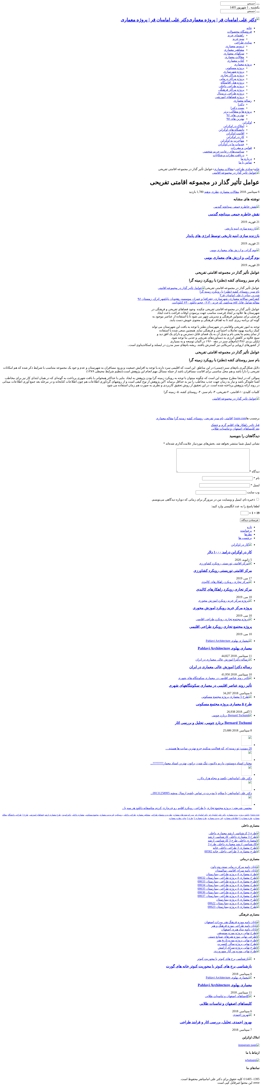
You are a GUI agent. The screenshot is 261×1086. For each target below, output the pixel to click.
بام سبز (219, 418)
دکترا (241, 104)
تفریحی (208, 418)
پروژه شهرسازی (233, 71)
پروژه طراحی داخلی (231, 86)
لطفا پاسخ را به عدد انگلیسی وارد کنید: (235, 506)
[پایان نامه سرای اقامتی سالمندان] (237, 870)
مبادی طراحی (243, 42)
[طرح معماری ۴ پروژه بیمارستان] (237, 899)
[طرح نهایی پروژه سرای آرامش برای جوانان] (238, 947)
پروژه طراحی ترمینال (230, 93)
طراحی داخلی (129, 815)
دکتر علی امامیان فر (217, 815)
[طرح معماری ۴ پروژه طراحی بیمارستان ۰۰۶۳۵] (228, 888)
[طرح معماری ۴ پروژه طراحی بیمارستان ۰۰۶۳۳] (228, 881)
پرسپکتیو (119, 815)
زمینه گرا (180, 418)
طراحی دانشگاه (15, 815)
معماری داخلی (78, 815)
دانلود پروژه (244, 815)
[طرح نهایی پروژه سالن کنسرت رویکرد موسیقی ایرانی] (238, 944)
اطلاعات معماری (231, 818)
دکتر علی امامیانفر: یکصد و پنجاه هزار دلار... (224, 778)
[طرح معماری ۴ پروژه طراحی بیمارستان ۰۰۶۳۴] (228, 885)
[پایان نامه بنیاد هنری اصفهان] (240, 929)
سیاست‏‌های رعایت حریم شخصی (223, 151)
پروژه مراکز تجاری (232, 75)
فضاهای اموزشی (36, 815)
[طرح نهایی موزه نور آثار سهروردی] (236, 951)
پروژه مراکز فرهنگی (231, 89)
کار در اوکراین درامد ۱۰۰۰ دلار (229, 552)
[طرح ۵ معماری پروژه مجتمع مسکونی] (226, 696)
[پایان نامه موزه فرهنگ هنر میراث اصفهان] (231, 922)
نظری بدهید (211, 191)
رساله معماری (242, 100)
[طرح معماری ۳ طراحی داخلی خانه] (236, 847)
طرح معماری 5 (200, 818)
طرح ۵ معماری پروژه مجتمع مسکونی (224, 704)
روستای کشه (195, 418)
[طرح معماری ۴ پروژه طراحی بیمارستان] (232, 874)
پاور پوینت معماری (215, 818)
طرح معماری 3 (245, 818)
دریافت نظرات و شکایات (228, 155)
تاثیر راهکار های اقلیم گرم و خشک (235, 425)
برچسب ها (245, 538)
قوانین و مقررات (241, 147)
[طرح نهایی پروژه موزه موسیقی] (238, 933)
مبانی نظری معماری (177, 818)
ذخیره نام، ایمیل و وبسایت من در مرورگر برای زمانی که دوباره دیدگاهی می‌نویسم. (203, 499)
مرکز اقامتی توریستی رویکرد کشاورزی (223, 571)
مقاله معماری (164, 418)
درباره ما (246, 158)
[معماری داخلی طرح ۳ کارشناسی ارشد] (233, 840)
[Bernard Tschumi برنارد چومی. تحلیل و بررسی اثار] (232, 715)
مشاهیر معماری (234, 49)
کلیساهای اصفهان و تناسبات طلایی (235, 428)
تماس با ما (245, 162)
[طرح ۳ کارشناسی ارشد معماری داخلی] (234, 833)
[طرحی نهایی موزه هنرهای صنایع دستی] (233, 936)
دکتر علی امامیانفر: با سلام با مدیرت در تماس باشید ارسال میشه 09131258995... (201, 793)
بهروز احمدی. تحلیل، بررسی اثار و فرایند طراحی (216, 1022)
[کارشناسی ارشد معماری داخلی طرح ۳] (233, 844)
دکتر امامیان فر (201, 815)
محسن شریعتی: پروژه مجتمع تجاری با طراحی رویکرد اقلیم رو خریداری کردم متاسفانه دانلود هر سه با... (187, 808)
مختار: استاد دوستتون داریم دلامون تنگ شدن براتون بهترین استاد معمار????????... (201, 763)
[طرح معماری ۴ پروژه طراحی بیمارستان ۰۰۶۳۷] (228, 896)
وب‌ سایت (253, 492)
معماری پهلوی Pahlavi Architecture (225, 648)
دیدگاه (254, 471)
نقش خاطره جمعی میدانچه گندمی (233, 214)
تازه (249, 527)
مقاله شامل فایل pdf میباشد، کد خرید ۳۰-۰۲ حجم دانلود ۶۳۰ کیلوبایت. (215, 302)
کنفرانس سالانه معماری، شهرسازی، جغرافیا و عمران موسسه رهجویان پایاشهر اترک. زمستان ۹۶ (198, 298)
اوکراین (247, 122)
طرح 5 (190, 818)
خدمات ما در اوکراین (231, 144)
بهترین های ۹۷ (235, 118)
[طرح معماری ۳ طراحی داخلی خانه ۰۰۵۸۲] (231, 851)
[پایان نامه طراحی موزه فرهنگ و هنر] (235, 925)
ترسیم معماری (234, 46)
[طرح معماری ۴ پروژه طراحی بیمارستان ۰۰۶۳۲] (228, 877)
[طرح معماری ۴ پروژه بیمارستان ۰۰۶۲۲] (233, 903)
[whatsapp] (252, 1060)
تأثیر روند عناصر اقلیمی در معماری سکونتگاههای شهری (210, 685)
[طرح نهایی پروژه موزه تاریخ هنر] (238, 940)
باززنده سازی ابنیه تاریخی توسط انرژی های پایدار (222, 236)
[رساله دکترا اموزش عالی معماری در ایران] (223, 659)
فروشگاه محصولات (239, 31)
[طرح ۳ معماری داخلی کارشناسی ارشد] (233, 836)
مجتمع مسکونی (92, 815)
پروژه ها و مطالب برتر (238, 111)
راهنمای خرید (236, 35)
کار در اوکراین (235, 137)
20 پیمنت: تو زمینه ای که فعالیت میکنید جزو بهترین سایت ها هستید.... (208, 748)
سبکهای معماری (234, 53)
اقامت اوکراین (235, 133)
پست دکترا (237, 108)
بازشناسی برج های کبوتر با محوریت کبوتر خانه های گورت (209, 966)
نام (256, 478)
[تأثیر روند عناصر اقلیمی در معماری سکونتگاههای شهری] (215, 678)
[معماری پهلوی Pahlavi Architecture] (229, 640)
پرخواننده (246, 530)
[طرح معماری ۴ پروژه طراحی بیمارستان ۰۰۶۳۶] (228, 892)
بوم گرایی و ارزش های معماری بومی (231, 258)
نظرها (248, 534)
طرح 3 (25, 815)
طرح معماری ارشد (53, 815)
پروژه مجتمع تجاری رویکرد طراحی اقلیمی (220, 627)
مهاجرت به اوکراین (232, 140)
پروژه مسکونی (234, 68)
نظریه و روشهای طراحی (161, 815)
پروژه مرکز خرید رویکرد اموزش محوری (222, 608)
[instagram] (248, 1045)
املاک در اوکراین (233, 126)
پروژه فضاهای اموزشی (229, 97)
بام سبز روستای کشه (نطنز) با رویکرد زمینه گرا (229, 291)
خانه (249, 28)
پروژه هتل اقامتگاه (232, 82)
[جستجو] (257, 4)
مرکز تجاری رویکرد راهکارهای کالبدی (224, 589)
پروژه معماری (243, 64)
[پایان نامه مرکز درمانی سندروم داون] (234, 866)
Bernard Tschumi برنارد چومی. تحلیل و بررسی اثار (213, 723)
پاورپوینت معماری (106, 815)
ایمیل (255, 485)
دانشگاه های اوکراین (231, 129)
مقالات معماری (234, 57)
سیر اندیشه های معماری (183, 815)
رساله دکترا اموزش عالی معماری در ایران (220, 667)
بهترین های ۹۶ (235, 115)
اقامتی (228, 418)
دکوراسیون (66, 815)
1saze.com (239, 418)
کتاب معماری (235, 60)
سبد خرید (238, 39)
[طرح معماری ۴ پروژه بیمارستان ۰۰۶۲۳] (233, 906)
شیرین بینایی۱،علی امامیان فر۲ (239, 295)
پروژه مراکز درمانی (231, 78)
